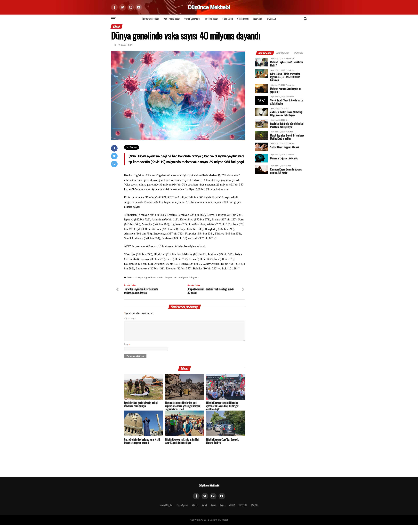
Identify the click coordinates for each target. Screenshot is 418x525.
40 (176, 278)
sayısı (169, 278)
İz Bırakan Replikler (150, 18)
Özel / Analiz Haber (171, 18)
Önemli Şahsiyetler (192, 18)
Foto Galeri (257, 18)
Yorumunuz (130, 318)
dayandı (194, 278)
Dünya (140, 278)
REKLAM (254, 505)
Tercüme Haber (211, 18)
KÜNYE (232, 505)
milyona (184, 278)
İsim (127, 344)
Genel (204, 505)
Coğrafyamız (182, 505)
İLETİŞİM (243, 505)
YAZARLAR (271, 18)
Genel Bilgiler (166, 505)
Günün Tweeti (243, 18)
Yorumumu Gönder (135, 356)
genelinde (150, 278)
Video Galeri (227, 18)
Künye (195, 505)
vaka (161, 278)
